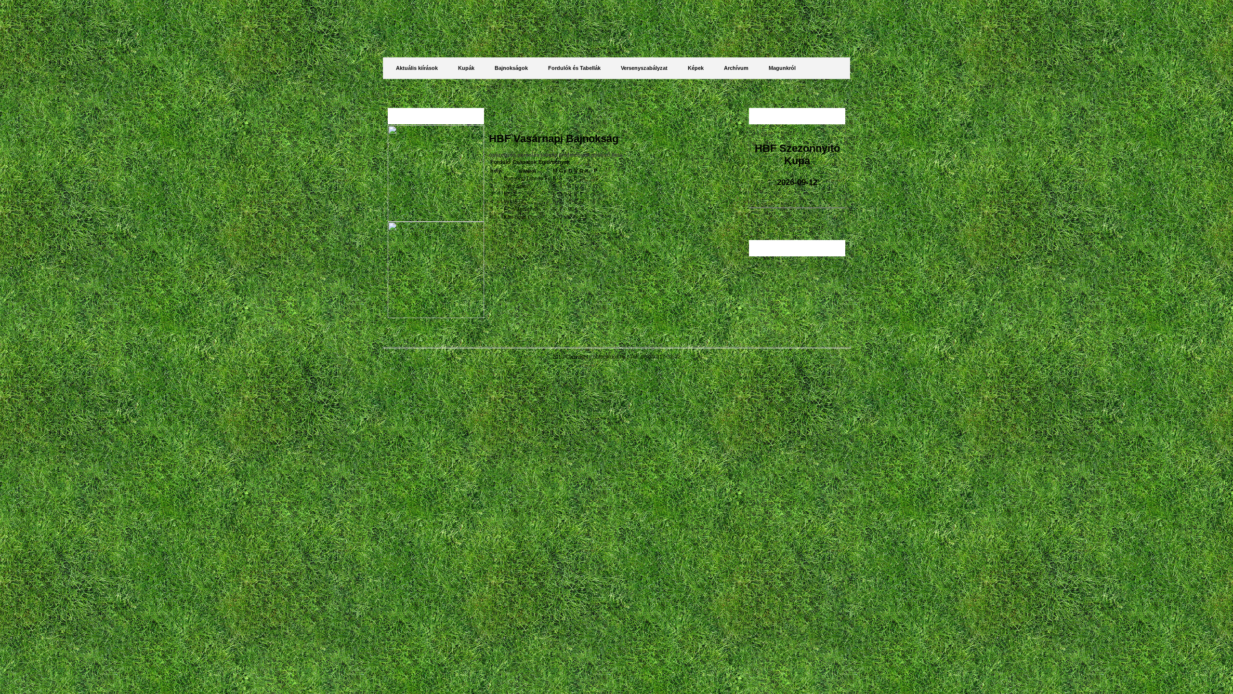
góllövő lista (606, 155)
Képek (696, 68)
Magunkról (782, 68)
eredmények (575, 155)
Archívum (736, 68)
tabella (549, 155)
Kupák (466, 68)
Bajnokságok (511, 68)
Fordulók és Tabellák (574, 68)
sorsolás (528, 155)
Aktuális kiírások (417, 68)
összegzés (503, 155)
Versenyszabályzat (644, 68)
